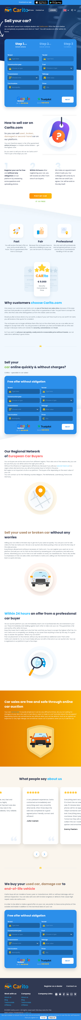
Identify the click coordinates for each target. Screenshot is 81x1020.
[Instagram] (56, 994)
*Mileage (45, 74)
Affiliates (7, 1005)
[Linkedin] (67, 994)
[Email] (71, 994)
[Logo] (13, 10)
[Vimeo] (75, 994)
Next (67, 99)
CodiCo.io (27, 1012)
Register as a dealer (53, 986)
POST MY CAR (40, 196)
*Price (44, 83)
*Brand (9, 55)
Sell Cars (30, 10)
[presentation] (37, 854)
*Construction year (14, 65)
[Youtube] (60, 994)
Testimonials (9, 1002)
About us (7, 997)
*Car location (12, 83)
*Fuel (44, 65)
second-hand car (63, 466)
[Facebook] (63, 994)
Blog (6, 1000)
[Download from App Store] (41, 2)
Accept (43, 1017)
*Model (44, 55)
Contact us (40, 10)
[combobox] (58, 68)
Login (53, 10)
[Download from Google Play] (55, 2)
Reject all (52, 1017)
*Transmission (12, 74)
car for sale (15, 712)
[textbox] (57, 68)
